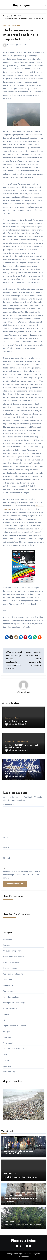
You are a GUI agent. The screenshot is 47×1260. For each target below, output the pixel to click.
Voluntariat (7, 1066)
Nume (6, 837)
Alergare (6, 26)
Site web (6, 858)
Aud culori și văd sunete (13, 974)
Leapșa (6, 1014)
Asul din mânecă (10, 968)
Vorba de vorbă (9, 1072)
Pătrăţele (6, 1031)
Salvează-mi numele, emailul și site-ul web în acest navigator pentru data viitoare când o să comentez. (22, 875)
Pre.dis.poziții (8, 1043)
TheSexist (7, 1060)
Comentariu (8, 805)
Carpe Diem (7, 980)
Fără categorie (9, 991)
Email (6, 848)
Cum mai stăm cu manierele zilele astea (22, 1225)
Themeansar (23, 1257)
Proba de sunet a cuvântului (15, 1049)
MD (4, 1020)
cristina (12, 45)
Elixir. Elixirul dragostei (16, 721)
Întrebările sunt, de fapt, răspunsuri (20, 1177)
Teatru (17, 718)
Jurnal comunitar (22, 741)
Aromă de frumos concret (13, 957)
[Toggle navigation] (3, 4)
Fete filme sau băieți (11, 997)
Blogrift (35, 1254)
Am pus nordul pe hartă (12, 951)
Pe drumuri (7, 1037)
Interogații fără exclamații (14, 1003)
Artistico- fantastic (11, 962)
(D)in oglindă (8, 939)
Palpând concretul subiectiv (14, 1026)
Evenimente (15, 26)
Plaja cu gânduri (23, 5)
